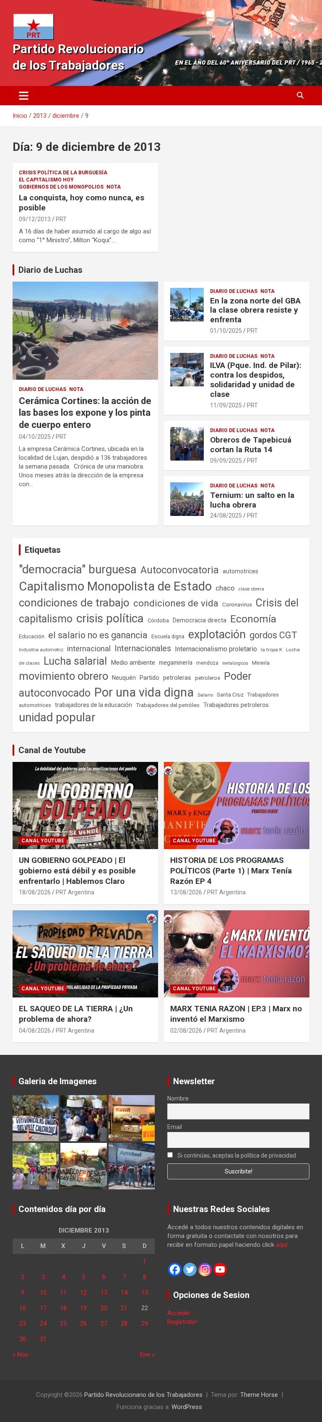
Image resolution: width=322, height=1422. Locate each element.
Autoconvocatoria (179, 570)
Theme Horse (259, 1395)
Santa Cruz (230, 695)
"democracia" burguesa (78, 569)
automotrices (240, 571)
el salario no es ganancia (98, 635)
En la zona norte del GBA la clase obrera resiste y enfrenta (255, 310)
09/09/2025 (226, 460)
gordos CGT (273, 635)
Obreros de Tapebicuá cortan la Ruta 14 (250, 444)
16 (22, 1308)
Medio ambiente (133, 662)
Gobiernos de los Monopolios (61, 187)
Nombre (178, 1098)
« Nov (20, 1354)
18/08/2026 (35, 892)
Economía (253, 619)
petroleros (207, 678)
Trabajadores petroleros (236, 705)
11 (63, 1292)
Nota (113, 187)
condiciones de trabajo (74, 602)
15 (144, 1292)
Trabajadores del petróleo (168, 705)
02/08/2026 (186, 1030)
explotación (217, 634)
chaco (225, 588)
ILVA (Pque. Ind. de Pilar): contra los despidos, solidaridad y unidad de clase (255, 379)
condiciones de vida (175, 603)
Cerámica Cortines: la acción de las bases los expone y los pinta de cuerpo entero (85, 413)
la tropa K (271, 650)
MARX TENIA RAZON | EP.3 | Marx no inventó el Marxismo (236, 1014)
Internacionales (142, 648)
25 (63, 1323)
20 (104, 1308)
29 (144, 1323)
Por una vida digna (144, 692)
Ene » (147, 1354)
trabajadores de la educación (93, 705)
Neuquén (124, 677)
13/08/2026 (186, 892)
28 (124, 1323)
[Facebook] (175, 1269)
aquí (281, 1244)
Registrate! (182, 1322)
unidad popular (57, 717)
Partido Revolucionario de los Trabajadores (143, 1395)
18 (63, 1308)
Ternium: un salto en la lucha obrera (252, 500)
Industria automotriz (41, 650)
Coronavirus (237, 604)
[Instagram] (205, 1269)
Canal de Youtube (52, 750)
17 (43, 1308)
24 (43, 1323)
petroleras (177, 677)
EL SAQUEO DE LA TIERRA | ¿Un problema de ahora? (76, 1014)
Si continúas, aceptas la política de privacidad (236, 1155)
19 (83, 1308)
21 (124, 1308)
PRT (61, 219)
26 (83, 1323)
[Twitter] (190, 1269)
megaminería (175, 662)
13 (104, 1292)
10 (43, 1292)
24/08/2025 (226, 515)
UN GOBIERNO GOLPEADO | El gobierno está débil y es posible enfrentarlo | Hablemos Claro (77, 870)
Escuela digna (167, 636)
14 (124, 1292)
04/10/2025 (35, 436)
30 (22, 1339)
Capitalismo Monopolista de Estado (115, 586)
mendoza (207, 663)
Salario (205, 695)
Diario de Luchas (50, 270)
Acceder (178, 1313)
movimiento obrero (63, 676)
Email (174, 1127)
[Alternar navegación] (24, 95)
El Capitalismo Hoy (46, 180)
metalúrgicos (235, 663)
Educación (31, 636)
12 (83, 1292)
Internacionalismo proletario (216, 649)
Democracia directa (199, 620)
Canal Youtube (42, 841)
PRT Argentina (75, 892)
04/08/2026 (35, 1030)
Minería (261, 663)
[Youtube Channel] (220, 1269)
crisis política (110, 618)
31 (43, 1339)
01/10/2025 (226, 330)
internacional (89, 648)
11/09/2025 (226, 405)
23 (22, 1323)
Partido (149, 677)
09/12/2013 (35, 219)
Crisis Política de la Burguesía (63, 173)
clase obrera (251, 589)
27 (104, 1323)
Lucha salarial (75, 661)
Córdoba (158, 620)
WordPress (186, 1407)
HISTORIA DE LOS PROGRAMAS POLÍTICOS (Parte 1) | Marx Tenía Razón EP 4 (231, 870)
